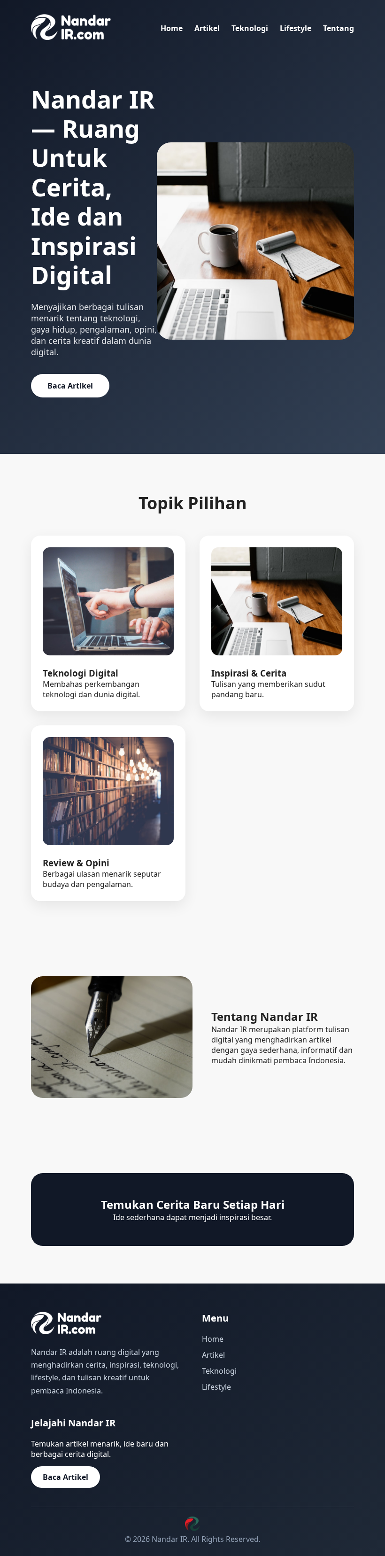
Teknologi (249, 28)
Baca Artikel (70, 386)
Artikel (207, 28)
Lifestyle (295, 28)
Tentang (338, 28)
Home (172, 28)
